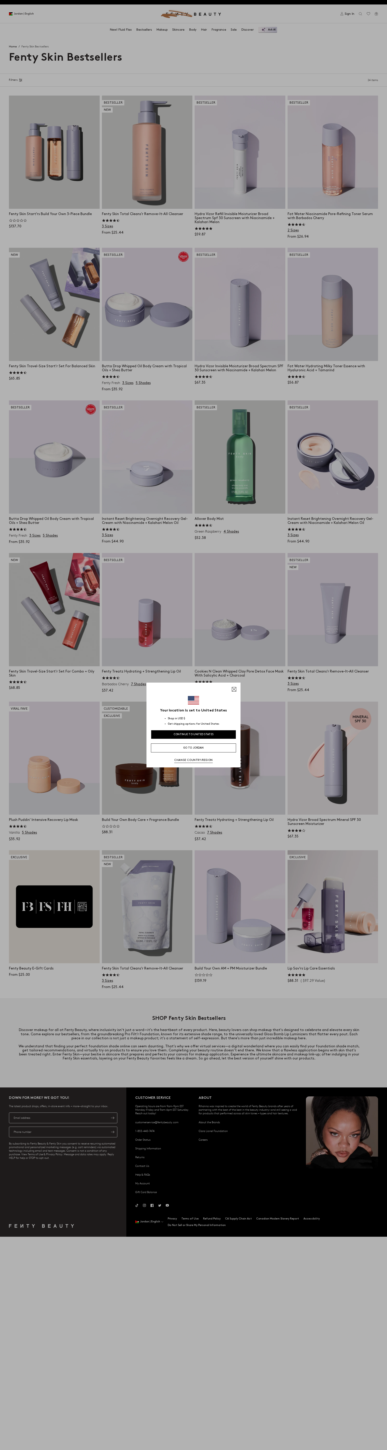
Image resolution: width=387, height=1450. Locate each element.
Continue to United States (194, 734)
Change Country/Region (193, 760)
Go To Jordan (193, 748)
